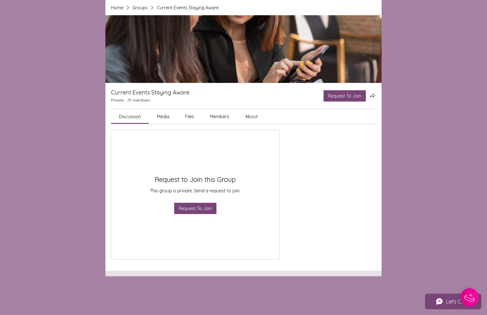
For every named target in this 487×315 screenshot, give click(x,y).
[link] (130, 116)
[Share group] (372, 95)
